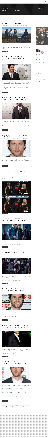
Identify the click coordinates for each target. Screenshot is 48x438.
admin (8, 25)
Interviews (16, 25)
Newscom (15, 393)
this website (14, 163)
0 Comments (26, 25)
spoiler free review (12, 83)
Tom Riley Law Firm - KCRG (40, 73)
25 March (4, 255)
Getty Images (7, 277)
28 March (4, 222)
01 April (3, 138)
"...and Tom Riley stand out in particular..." (42, 50)
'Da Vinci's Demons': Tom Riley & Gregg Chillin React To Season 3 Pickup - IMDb (41, 80)
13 (12, 406)
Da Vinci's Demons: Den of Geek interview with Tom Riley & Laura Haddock (14, 58)
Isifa (13, 392)
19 (25, 406)
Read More (4, 51)
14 (14, 406)
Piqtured (3, 396)
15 (16, 406)
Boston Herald (8, 353)
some (6, 392)
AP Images (9, 392)
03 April (3, 25)
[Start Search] (45, 22)
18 (23, 406)
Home (39, 8)
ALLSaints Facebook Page (8, 242)
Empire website (6, 385)
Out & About (13, 25)
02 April (3, 100)
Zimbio (3, 391)
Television (20, 25)
